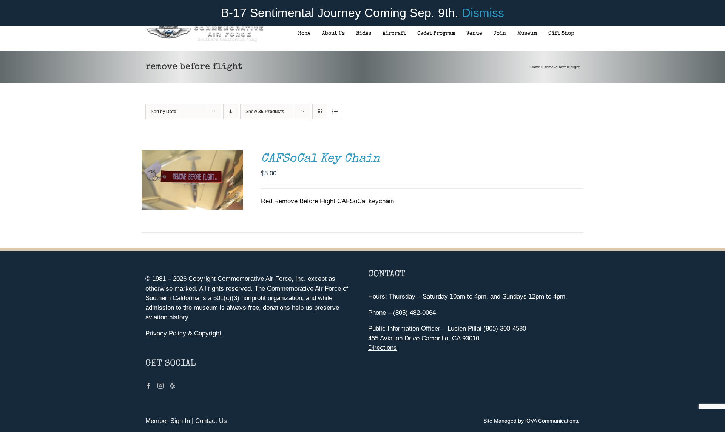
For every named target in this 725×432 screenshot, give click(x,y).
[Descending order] (230, 111)
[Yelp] (173, 386)
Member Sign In (167, 420)
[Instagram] (160, 386)
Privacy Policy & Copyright (183, 333)
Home (535, 67)
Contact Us (211, 420)
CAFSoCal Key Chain (320, 159)
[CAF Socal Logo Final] (204, 28)
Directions (382, 347)
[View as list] (334, 111)
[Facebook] (148, 386)
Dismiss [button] (483, 13)
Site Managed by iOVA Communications (530, 421)
